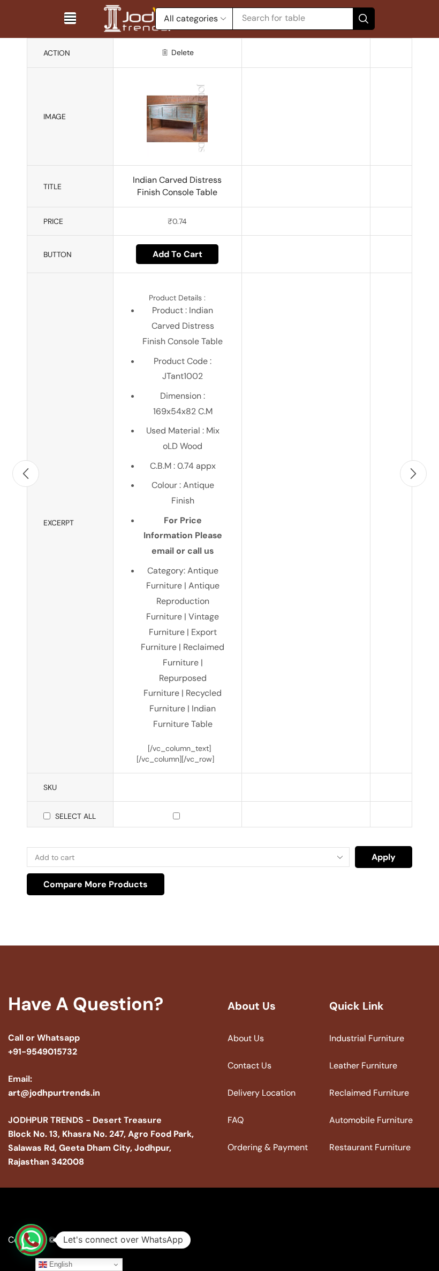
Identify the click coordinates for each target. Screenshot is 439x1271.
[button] (70, 18)
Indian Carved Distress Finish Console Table (177, 186)
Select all (75, 816)
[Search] (363, 18)
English (59, 1264)
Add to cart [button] (177, 254)
